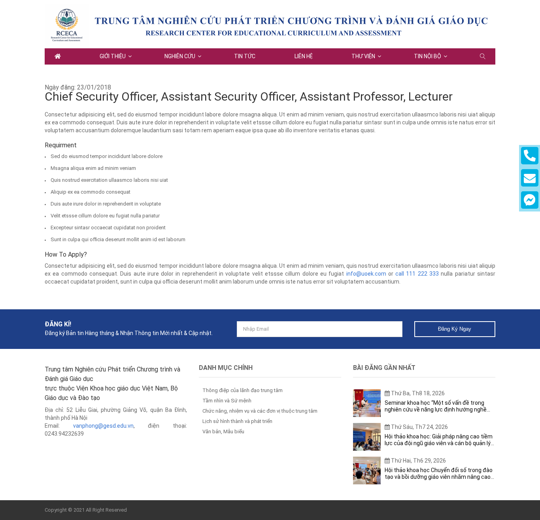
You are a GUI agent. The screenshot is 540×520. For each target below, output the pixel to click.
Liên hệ (304, 56)
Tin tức (244, 56)
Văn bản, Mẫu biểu (223, 431)
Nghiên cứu (179, 56)
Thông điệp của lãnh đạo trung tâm (242, 390)
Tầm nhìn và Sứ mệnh (226, 401)
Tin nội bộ (427, 56)
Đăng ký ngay (454, 329)
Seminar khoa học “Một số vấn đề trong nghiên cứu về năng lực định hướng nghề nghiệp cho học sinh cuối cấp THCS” (436, 406)
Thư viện (363, 56)
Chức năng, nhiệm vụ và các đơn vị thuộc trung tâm (259, 411)
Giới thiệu (113, 56)
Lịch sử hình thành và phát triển (237, 421)
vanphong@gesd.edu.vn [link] (103, 426)
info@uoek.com (366, 273)
